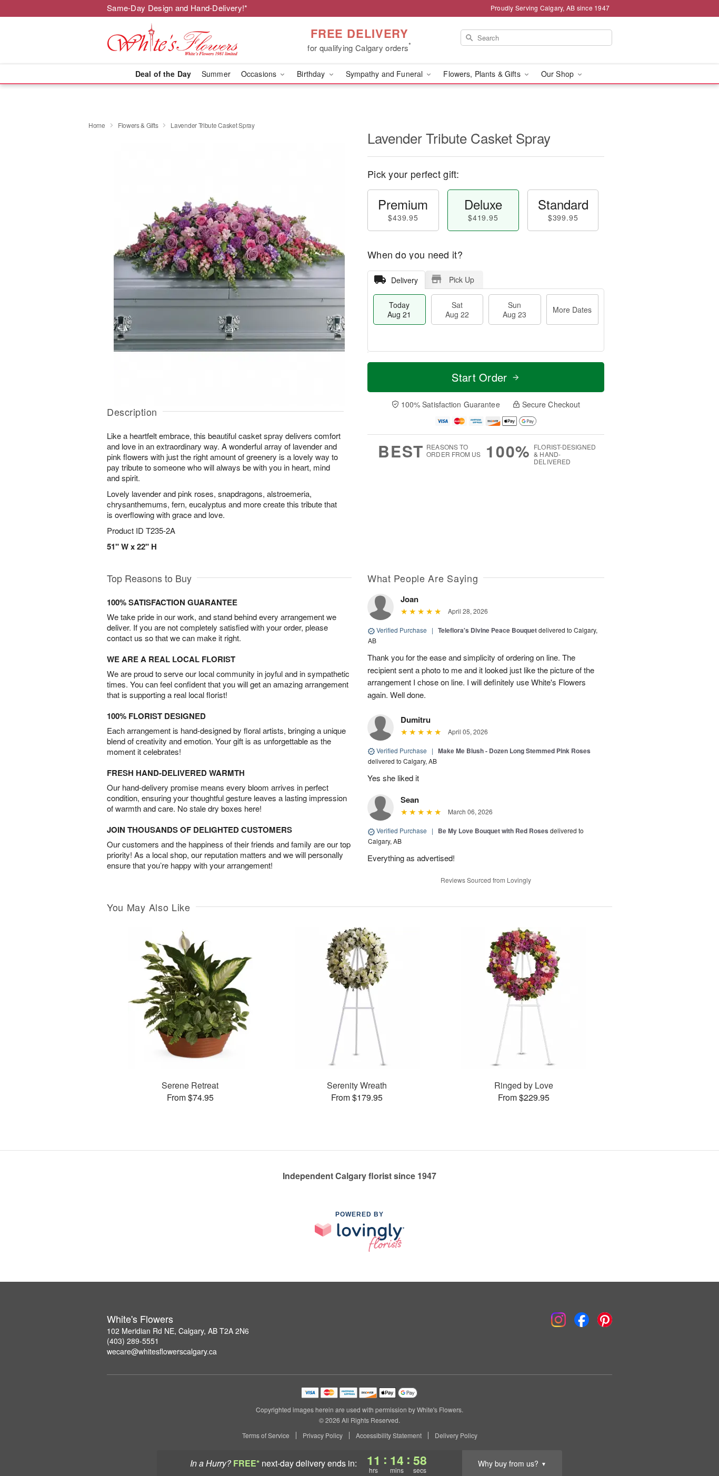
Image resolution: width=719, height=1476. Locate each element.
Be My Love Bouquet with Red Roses (493, 830)
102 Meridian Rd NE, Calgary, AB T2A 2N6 (178, 1330)
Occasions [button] (259, 73)
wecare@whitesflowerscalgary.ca (162, 1351)
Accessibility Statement (389, 1435)
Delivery (404, 280)
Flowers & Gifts (138, 125)
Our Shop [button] (558, 73)
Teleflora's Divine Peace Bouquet (487, 630)
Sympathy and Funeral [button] (385, 73)
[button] (691, 1431)
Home (96, 125)
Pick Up (461, 279)
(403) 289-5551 (133, 1340)
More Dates (572, 309)
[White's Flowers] (182, 40)
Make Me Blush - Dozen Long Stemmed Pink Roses (514, 750)
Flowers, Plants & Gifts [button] (482, 73)
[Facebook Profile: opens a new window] (581, 1319)
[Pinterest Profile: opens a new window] (604, 1319)
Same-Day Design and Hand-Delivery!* (177, 7)
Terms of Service (265, 1435)
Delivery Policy (456, 1435)
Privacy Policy (323, 1435)
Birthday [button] (312, 73)
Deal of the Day (163, 73)
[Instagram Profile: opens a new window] (558, 1319)
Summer (216, 73)
